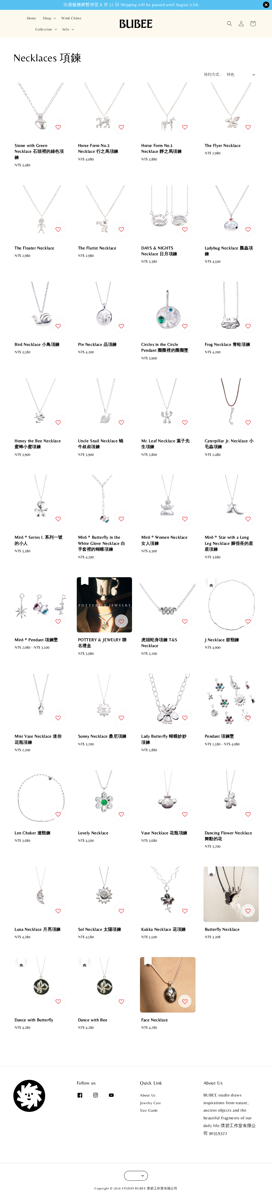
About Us (147, 1095)
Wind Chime (71, 18)
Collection (43, 29)
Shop (47, 18)
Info (65, 29)
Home (31, 18)
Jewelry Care (150, 1103)
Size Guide (149, 1110)
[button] (229, 23)
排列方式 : (212, 74)
